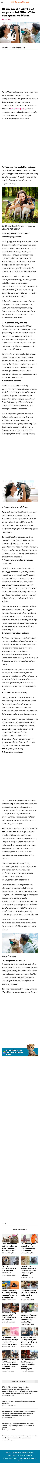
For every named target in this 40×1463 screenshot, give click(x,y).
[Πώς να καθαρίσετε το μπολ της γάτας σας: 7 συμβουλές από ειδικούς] (29, 1238)
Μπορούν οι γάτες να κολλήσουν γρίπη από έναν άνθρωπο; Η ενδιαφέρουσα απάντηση (10, 1364)
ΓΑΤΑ (4, 1223)
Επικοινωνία (28, 1455)
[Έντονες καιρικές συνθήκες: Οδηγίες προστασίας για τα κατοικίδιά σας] (10, 1285)
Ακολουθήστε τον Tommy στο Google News (14, 1052)
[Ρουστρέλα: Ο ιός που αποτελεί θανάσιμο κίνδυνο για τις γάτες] (10, 1307)
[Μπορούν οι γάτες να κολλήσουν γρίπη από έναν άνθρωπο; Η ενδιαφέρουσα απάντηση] (10, 1354)
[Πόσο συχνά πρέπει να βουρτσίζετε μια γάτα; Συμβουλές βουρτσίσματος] (10, 1238)
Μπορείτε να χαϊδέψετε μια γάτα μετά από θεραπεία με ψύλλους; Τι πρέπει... (28, 1270)
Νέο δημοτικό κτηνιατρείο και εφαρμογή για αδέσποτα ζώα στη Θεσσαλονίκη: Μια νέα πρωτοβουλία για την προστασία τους (18, 1413)
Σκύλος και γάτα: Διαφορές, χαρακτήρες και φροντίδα (18, 1402)
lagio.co (20, 1460)
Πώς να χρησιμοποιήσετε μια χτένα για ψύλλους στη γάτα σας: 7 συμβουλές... (29, 1317)
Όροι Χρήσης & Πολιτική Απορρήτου (23, 1452)
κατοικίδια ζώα (17, 109)
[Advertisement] (20, 71)
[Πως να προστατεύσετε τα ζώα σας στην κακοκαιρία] (10, 1260)
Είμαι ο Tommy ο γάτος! (15, 1455)
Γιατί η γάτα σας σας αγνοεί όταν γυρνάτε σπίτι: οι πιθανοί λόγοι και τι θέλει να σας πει (19, 1437)
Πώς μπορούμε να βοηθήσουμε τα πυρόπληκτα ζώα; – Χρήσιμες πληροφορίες (28, 1364)
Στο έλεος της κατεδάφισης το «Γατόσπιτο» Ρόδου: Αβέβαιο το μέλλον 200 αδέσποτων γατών (18, 1426)
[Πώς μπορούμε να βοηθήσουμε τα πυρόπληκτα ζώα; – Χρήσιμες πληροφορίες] (29, 1354)
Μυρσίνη (5, 47)
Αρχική (8, 1452)
